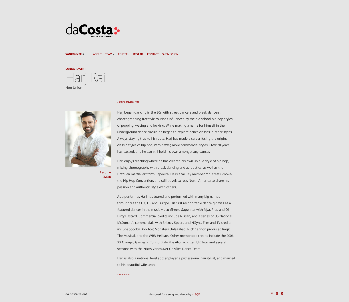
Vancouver (73, 54)
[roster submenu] (129, 54)
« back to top (123, 275)
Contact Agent (75, 68)
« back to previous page (128, 102)
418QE (196, 294)
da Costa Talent (76, 294)
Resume (105, 172)
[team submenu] (113, 54)
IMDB (107, 177)
